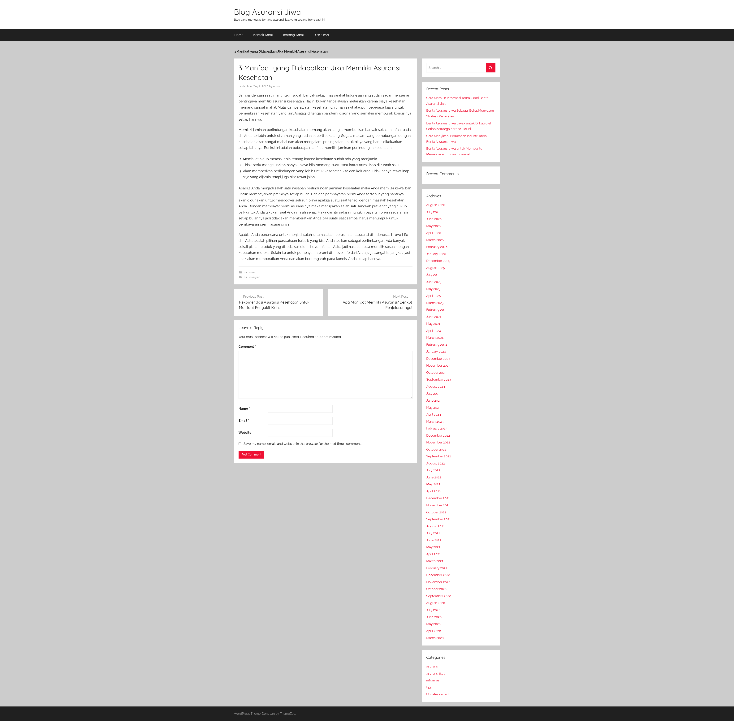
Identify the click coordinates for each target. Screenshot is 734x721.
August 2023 (435, 386)
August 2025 (435, 268)
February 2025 (436, 310)
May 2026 (433, 226)
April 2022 (433, 491)
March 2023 (434, 421)
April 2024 (433, 331)
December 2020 (438, 575)
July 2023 (433, 393)
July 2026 (433, 212)
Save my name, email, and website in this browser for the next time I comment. (302, 444)
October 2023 (436, 372)
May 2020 (433, 624)
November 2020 (438, 582)
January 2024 (436, 351)
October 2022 (436, 449)
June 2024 (433, 317)
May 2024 (433, 324)
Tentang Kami (293, 35)
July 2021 (433, 533)
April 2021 (433, 554)
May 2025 (433, 289)
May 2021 (433, 547)
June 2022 (433, 477)
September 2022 (438, 456)
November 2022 (438, 442)
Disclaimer (321, 35)
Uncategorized (437, 694)
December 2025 (438, 261)
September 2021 (438, 519)
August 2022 (435, 463)
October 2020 (436, 589)
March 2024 (434, 337)
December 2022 (438, 435)
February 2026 (436, 247)
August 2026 (435, 205)
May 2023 (433, 407)
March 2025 (434, 303)
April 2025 (433, 296)
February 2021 (436, 568)
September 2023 (438, 379)
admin (277, 86)
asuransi (249, 272)
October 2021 (436, 512)
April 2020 (433, 631)
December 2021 (438, 498)
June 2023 (433, 400)
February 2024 (436, 345)
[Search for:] (460, 68)
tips (429, 687)
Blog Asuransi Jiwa (267, 12)
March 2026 (435, 240)
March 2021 (434, 561)
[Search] (490, 67)
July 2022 (433, 470)
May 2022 (433, 484)
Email (244, 420)
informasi (433, 680)
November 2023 (438, 365)
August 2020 (435, 603)
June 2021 (433, 540)
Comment (247, 346)
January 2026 (436, 254)
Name (244, 408)
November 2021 (438, 505)
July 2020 (433, 610)
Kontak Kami (263, 35)
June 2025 (433, 282)
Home (239, 35)
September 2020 (438, 596)
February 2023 (436, 428)
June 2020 (434, 617)
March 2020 (435, 638)
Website (245, 432)
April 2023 (433, 414)
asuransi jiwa (252, 277)
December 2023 (438, 358)
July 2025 (433, 275)
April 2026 (433, 233)
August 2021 (435, 526)
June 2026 (434, 219)
